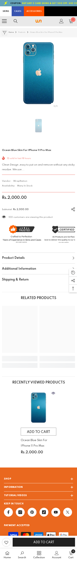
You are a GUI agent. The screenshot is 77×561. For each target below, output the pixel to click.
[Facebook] (8, 512)
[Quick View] (53, 393)
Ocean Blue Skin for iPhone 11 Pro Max (34, 443)
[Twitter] (67, 512)
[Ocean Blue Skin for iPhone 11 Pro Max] (38, 408)
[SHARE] (71, 209)
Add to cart (43, 542)
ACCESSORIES (34, 11)
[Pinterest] (32, 512)
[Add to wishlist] (6, 542)
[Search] (15, 21)
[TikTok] (43, 512)
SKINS (6, 11)
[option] (38, 73)
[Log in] (61, 21)
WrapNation (20, 181)
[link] (20, 358)
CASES (17, 11)
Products (21, 32)
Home (11, 32)
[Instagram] (20, 512)
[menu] (4, 21)
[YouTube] (55, 512)
